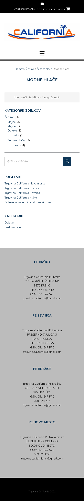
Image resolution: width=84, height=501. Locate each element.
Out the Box (47, 486)
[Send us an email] (42, 3)
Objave (9, 223)
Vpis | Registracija (24, 9)
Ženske (30, 69)
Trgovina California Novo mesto (24, 183)
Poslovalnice (12, 227)
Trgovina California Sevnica (22, 193)
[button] (42, 53)
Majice (12, 122)
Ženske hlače (44, 69)
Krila (16, 135)
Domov (19, 69)
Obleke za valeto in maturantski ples (27, 202)
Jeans (17, 145)
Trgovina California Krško (20, 198)
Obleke (12, 131)
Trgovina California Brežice (21, 188)
